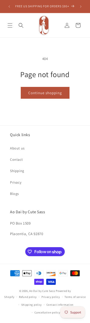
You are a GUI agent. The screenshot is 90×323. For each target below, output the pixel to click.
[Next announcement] (80, 6)
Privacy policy (51, 297)
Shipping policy (31, 304)
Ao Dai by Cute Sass (42, 291)
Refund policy (28, 297)
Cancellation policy (47, 312)
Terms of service (75, 297)
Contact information (60, 304)
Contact (16, 159)
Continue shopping (45, 92)
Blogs (14, 193)
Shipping (17, 171)
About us (17, 148)
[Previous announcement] (9, 6)
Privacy (15, 182)
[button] (10, 25)
